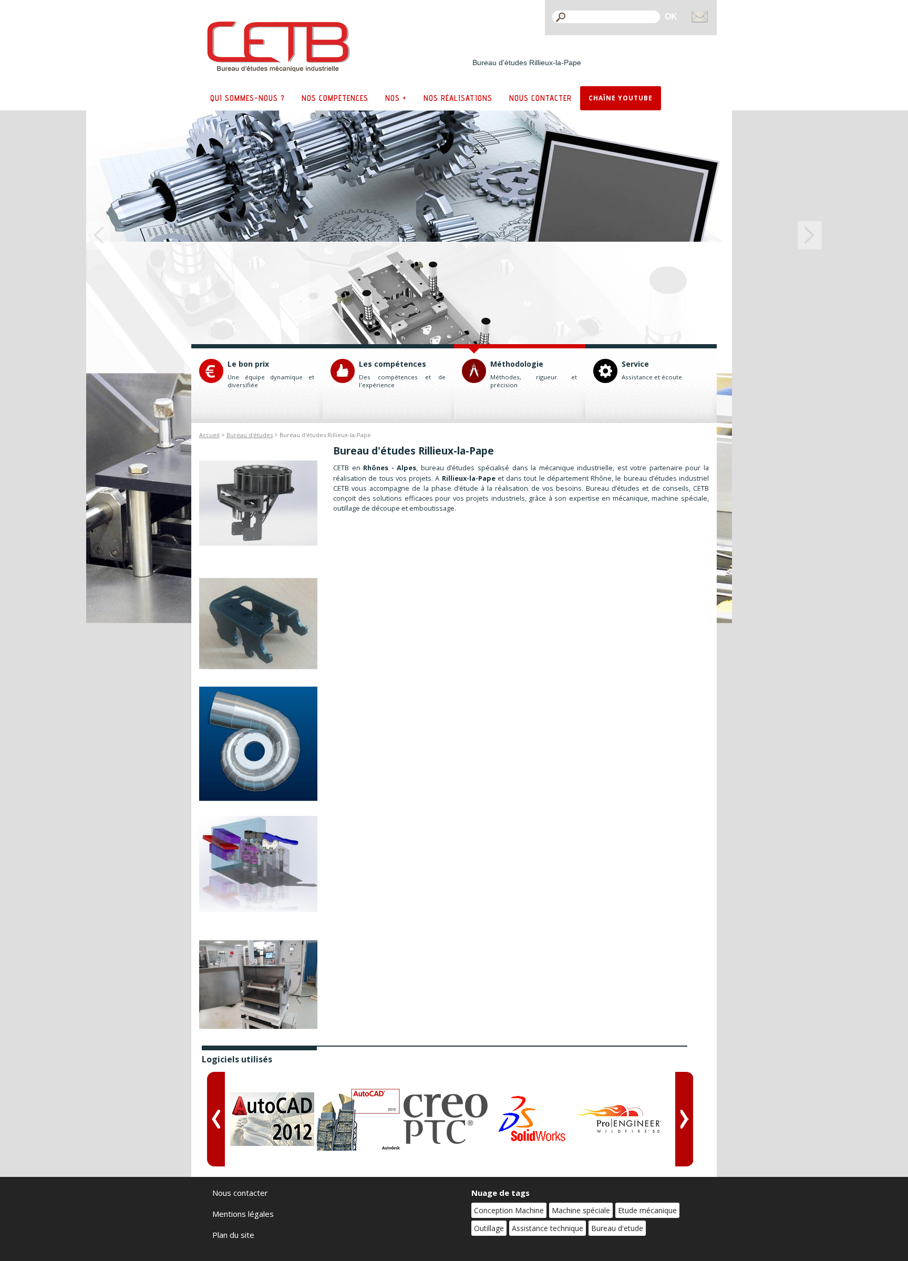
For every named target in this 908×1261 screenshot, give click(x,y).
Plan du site (233, 1234)
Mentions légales (243, 1213)
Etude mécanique (647, 1210)
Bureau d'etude (617, 1228)
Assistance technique (547, 1228)
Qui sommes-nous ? (247, 98)
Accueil (209, 435)
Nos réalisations (458, 98)
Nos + (396, 98)
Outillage (489, 1228)
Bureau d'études (249, 435)
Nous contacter (540, 98)
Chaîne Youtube (621, 98)
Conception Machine (509, 1210)
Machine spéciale (581, 1210)
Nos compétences (335, 98)
